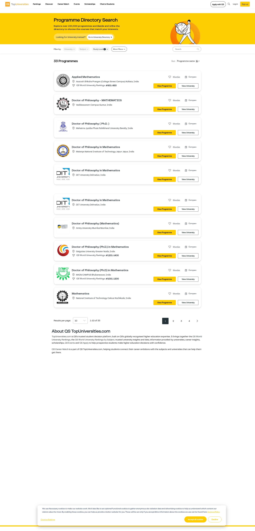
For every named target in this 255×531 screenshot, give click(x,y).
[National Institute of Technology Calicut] (63, 297)
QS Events (70, 343)
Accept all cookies (195, 519)
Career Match (63, 4)
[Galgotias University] (63, 250)
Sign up (245, 4)
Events (77, 4)
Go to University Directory (99, 37)
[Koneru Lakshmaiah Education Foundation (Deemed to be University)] (63, 103)
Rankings (37, 4)
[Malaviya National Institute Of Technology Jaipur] (63, 150)
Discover (49, 4)
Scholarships (89, 4)
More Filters (118, 49)
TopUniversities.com (61, 336)
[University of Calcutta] (63, 80)
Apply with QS (218, 4)
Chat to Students (107, 4)
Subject (83, 49)
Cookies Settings (48, 519)
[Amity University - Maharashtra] (63, 227)
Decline (215, 519)
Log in (235, 4)
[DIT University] (63, 174)
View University (188, 86)
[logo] (17, 4)
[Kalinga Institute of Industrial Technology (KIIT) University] (63, 273)
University (68, 49)
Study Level (99, 49)
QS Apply (84, 343)
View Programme (164, 86)
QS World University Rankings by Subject (94, 339)
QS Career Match (60, 349)
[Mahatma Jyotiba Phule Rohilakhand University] (63, 127)
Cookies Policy (213, 512)
